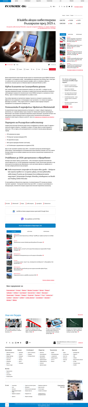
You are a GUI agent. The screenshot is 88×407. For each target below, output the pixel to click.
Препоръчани (46, 231)
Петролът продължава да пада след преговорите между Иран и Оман (34, 330)
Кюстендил (31, 292)
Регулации (21, 363)
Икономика (5, 1)
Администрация (43, 365)
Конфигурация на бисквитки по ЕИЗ (42, 394)
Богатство (65, 356)
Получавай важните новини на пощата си (67, 342)
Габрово (9, 292)
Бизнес (16, 1)
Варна (24, 290)
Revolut (8, 203)
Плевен (23, 295)
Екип (13, 387)
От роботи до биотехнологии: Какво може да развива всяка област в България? (74, 66)
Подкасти (75, 354)
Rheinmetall (15, 203)
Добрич (15, 292)
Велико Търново (33, 290)
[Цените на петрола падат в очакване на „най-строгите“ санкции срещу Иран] (74, 322)
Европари (8, 354)
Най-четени (29, 231)
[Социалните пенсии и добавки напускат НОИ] (9, 276)
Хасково (47, 297)
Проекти (71, 1)
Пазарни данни (9, 376)
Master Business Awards (78, 359)
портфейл (39, 203)
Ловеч (38, 292)
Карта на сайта (41, 387)
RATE (74, 356)
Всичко (82, 1)
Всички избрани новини (48, 280)
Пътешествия (66, 354)
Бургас (18, 290)
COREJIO (75, 357)
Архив (71, 106)
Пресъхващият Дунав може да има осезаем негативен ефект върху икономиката (30, 269)
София (22, 297)
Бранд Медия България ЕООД (16, 391)
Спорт (64, 361)
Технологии (49, 1)
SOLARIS (75, 365)
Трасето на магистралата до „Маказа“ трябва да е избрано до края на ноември (34, 235)
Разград (37, 295)
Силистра (49, 295)
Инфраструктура (70, 125)
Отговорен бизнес (31, 356)
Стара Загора (29, 297)
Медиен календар (28, 396)
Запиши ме (80, 342)
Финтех (52, 361)
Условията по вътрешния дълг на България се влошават (28, 255)
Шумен (9, 300)
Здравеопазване (43, 359)
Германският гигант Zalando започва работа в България (28, 242)
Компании (21, 352)
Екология (42, 363)
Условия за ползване (42, 390)
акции (22, 203)
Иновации (21, 356)
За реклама (14, 385)
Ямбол (15, 300)
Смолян (15, 297)
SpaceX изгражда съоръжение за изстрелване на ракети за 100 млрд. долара (74, 40)
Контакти (14, 389)
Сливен (9, 297)
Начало (63, 15)
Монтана (44, 292)
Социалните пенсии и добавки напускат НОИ (25, 275)
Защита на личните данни (30, 385)
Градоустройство (43, 361)
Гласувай (65, 106)
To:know (7, 373)
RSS (30, 342)
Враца (47, 290)
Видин (42, 290)
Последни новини (78, 6)
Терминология (9, 371)
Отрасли (20, 354)
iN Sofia (74, 361)
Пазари (71, 15)
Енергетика (8, 357)
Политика (42, 352)
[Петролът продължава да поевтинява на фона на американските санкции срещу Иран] (54, 322)
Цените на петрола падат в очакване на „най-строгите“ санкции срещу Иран (74, 330)
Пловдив (30, 295)
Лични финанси (43, 354)
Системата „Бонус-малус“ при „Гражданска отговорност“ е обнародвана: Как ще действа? (33, 262)
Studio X (48, 404)
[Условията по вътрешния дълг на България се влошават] (9, 256)
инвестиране (30, 203)
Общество (38, 1)
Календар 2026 (76, 352)
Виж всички (80, 314)
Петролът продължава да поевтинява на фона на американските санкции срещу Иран (53, 331)
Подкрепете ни (28, 393)
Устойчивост (27, 1)
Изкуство (65, 359)
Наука (64, 352)
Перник (17, 295)
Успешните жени (76, 363)
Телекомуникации (55, 354)
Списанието (8, 374)
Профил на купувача (16, 393)
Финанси (20, 359)
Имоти (20, 361)
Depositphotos (47, 406)
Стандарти (30, 354)
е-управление (54, 356)
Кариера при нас (28, 390)
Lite (60, 1)
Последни (14, 231)
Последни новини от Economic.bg (75, 70)
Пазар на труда (9, 365)
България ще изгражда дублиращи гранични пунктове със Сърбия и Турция (72, 128)
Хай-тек (52, 359)
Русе (42, 295)
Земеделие (8, 361)
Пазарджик (10, 295)
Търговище (39, 297)
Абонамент (27, 387)
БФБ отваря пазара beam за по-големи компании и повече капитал (75, 47)
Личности (65, 357)
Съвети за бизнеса (31, 352)
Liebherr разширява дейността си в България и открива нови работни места (75, 60)
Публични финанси (10, 352)
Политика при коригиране (30, 389)
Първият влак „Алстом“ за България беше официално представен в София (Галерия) (32, 249)
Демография (42, 356)
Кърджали (23, 292)
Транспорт (8, 359)
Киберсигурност (54, 357)
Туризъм (8, 363)
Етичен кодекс (41, 389)
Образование (42, 357)
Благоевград (11, 290)
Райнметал (47, 203)
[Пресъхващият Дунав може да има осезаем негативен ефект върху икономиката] (9, 269)
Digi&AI (52, 352)
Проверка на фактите (42, 385)
